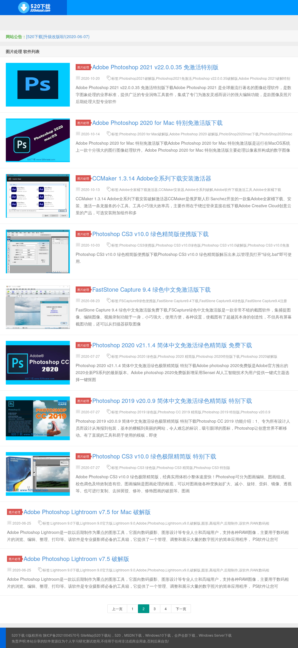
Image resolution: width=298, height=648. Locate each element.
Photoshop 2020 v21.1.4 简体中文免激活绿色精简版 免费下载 (172, 345)
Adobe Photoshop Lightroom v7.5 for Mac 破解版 (87, 511)
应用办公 (165, 23)
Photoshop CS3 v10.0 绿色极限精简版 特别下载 (154, 456)
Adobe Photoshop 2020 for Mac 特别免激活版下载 (157, 122)
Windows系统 (15, 23)
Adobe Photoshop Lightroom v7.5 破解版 (76, 558)
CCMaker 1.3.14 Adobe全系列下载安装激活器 (151, 178)
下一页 (181, 608)
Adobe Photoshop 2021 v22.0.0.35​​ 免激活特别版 (155, 67)
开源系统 (44, 23)
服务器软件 (93, 23)
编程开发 (67, 23)
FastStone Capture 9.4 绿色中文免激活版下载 (151, 289)
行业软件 (189, 23)
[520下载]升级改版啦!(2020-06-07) (58, 36)
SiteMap (87, 635)
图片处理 (83, 67)
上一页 (117, 608)
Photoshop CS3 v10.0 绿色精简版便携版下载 (150, 233)
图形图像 (213, 23)
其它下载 (236, 23)
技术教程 (142, 23)
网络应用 (118, 23)
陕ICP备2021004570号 (61, 635)
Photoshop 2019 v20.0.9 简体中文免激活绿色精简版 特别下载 (172, 400)
